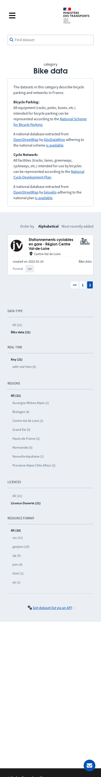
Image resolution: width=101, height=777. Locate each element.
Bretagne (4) (20, 412)
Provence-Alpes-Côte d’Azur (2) (33, 465)
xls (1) (16, 582)
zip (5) (16, 555)
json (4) (17, 564)
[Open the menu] (32, 15)
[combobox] (50, 40)
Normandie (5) (22, 447)
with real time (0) (24, 367)
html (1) (17, 573)
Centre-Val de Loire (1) (27, 421)
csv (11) (17, 538)
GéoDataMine (54, 139)
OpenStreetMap (26, 139)
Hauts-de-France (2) (26, 438)
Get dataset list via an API (52, 607)
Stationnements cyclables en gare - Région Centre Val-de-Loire (51, 244)
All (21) (17, 325)
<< (75, 285)
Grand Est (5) (21, 429)
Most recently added (77, 226)
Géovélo (50, 192)
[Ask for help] (89, 765)
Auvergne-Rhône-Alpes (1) (30, 403)
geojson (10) (20, 546)
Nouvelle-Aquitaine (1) (28, 456)
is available (54, 145)
